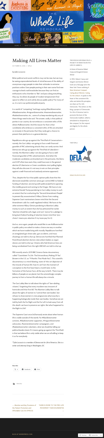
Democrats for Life (77, 175)
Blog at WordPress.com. (22, 434)
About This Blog (60, 45)
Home (17, 45)
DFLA (30, 66)
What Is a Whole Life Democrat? (37, 45)
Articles (19, 384)
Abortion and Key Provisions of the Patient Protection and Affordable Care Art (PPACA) (24, 408)
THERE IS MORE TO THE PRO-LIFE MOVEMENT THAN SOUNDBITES (51, 408)
